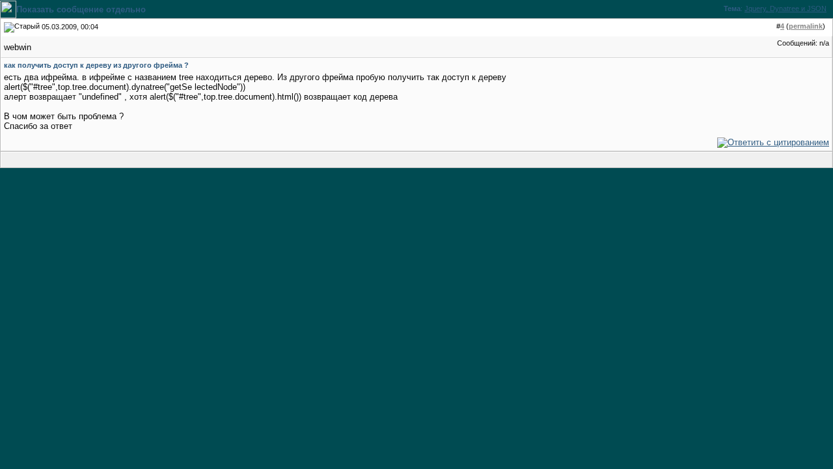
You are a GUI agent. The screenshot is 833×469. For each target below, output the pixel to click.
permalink (806, 26)
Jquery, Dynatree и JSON (785, 8)
